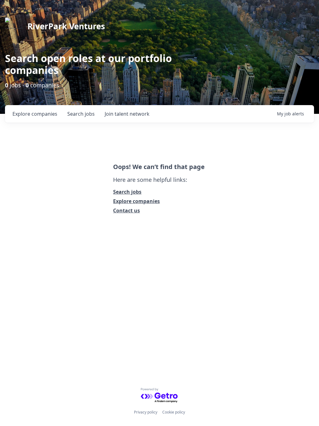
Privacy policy (145, 412)
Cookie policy (173, 412)
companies (34, 113)
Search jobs (127, 191)
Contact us (126, 210)
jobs (81, 113)
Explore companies (136, 201)
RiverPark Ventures (66, 26)
